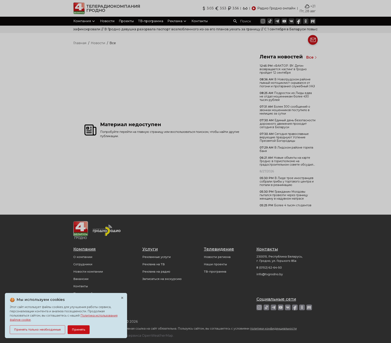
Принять (78, 329)
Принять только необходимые (37, 329)
